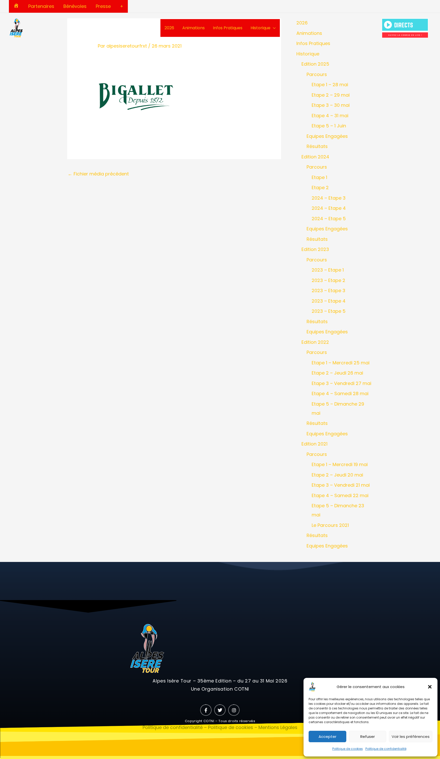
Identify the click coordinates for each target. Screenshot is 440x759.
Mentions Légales (277, 727)
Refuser (367, 736)
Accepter (327, 736)
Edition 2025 (315, 64)
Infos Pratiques (227, 28)
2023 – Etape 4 (329, 301)
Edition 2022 (315, 342)
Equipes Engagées (327, 136)
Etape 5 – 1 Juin (329, 126)
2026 (169, 28)
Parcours (317, 74)
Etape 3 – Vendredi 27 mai (341, 383)
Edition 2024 (315, 157)
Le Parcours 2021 (330, 525)
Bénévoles (75, 6)
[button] (429, 686)
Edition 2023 (315, 249)
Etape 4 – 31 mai (330, 115)
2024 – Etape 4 (329, 208)
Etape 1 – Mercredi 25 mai (340, 363)
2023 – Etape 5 (329, 311)
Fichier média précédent (98, 174)
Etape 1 (319, 177)
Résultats (317, 146)
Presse (103, 6)
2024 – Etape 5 (329, 218)
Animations (193, 28)
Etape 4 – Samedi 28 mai (340, 393)
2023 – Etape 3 (328, 290)
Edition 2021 (314, 444)
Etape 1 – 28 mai (330, 84)
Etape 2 (320, 187)
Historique (260, 28)
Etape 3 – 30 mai (331, 105)
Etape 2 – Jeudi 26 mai (337, 373)
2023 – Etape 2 (328, 280)
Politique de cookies (347, 749)
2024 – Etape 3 (329, 198)
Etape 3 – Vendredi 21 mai (341, 485)
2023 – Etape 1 (328, 270)
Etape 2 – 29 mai (331, 95)
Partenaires (41, 6)
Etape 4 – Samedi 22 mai (340, 495)
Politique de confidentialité (385, 749)
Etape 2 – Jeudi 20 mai (337, 475)
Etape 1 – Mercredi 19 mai (340, 464)
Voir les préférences (411, 736)
